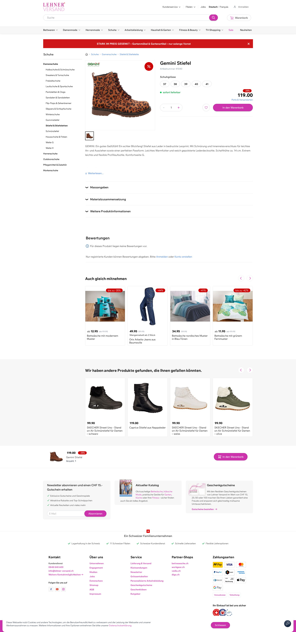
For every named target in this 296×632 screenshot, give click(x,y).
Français (224, 6)
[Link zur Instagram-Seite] (63, 589)
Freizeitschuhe (53, 80)
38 (175, 84)
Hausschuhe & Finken (56, 136)
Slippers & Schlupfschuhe (58, 108)
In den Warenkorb (233, 107)
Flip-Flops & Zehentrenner (58, 103)
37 (164, 84)
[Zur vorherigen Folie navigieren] (241, 278)
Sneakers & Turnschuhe (57, 75)
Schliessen (220, 625)
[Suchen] (213, 17)
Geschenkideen (139, 589)
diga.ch (175, 574)
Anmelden (162, 256)
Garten (167, 494)
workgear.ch (178, 567)
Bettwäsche (157, 491)
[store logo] (54, 6)
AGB (91, 589)
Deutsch (213, 6)
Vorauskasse (219, 595)
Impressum (95, 593)
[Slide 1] (89, 136)
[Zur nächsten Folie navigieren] (250, 278)
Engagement (96, 567)
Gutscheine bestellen (203, 509)
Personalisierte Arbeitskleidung (147, 580)
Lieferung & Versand (141, 563)
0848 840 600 (55, 567)
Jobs (203, 6)
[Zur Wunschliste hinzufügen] (206, 107)
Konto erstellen (183, 256)
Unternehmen (96, 563)
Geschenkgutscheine (141, 585)
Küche (139, 497)
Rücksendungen (139, 567)
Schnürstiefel (52, 131)
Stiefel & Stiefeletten (57, 125)
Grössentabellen (139, 576)
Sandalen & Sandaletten (58, 97)
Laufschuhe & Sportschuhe (59, 86)
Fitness (155, 497)
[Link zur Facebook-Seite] (51, 589)
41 (207, 84)
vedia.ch (176, 570)
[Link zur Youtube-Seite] (58, 589)
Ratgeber (135, 593)
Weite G (50, 142)
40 (196, 84)
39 (185, 84)
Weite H (50, 148)
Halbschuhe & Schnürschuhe (60, 69)
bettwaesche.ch (180, 563)
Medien (93, 572)
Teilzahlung (234, 595)
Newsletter (136, 572)
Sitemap (93, 585)
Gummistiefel (52, 120)
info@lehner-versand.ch (60, 570)
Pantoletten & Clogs (55, 92)
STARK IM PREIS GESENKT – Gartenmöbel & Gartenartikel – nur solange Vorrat (144, 43)
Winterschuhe (53, 114)
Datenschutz (96, 580)
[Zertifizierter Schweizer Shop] (216, 612)
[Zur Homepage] (86, 54)
